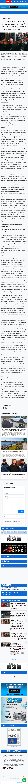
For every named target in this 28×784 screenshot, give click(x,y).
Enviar (21, 511)
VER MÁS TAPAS (14, 746)
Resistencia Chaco (9, 15)
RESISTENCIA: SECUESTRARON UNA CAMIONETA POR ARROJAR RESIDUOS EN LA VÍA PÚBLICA (13, 430)
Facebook (14, 659)
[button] (4, 1)
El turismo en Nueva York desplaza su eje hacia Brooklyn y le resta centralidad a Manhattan (12, 452)
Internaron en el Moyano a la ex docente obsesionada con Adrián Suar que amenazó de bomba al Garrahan (13, 473)
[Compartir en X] (6, 408)
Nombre (5, 491)
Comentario (6, 496)
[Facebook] (17, 1)
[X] (14, 1)
